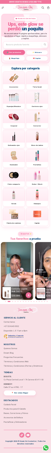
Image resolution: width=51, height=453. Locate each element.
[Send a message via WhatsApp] (46, 448)
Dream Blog (9, 353)
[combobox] (25, 44)
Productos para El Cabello (15, 409)
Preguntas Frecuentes (13, 357)
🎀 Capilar (37, 58)
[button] (5, 301)
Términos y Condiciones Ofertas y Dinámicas (23, 366)
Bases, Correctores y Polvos (16, 413)
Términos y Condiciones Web (16, 362)
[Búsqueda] (45, 44)
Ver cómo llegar (19, 393)
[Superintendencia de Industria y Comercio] (25, 337)
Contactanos (9, 322)
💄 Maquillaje (14, 58)
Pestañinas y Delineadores (15, 422)
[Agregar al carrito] (28, 295)
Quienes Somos (10, 348)
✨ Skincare (37, 52)
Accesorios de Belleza (13, 418)
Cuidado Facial (10, 405)
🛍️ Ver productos (14, 52)
